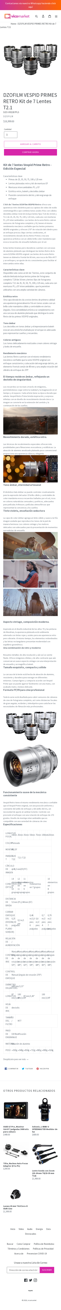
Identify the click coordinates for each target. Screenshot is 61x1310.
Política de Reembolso (44, 1243)
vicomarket (32, 1300)
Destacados (30, 1233)
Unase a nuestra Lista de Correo (30, 1262)
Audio (29, 1229)
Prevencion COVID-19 (37, 1253)
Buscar (10, 1243)
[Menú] (56, 16)
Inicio (12, 1229)
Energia (39, 1229)
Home (8, 23)
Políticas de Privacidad (43, 1248)
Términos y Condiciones (18, 1248)
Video (21, 1229)
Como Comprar (23, 1243)
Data (48, 1229)
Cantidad (7, 129)
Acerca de (18, 1253)
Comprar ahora (30, 152)
